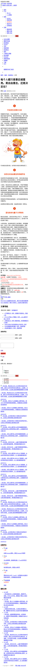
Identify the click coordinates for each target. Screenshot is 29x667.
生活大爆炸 (7, 39)
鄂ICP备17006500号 (20, 665)
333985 (5, 564)
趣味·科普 (9, 31)
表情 (2, 350)
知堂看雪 (6, 582)
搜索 (17, 36)
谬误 (5, 585)
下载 (5, 62)
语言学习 (9, 23)
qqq (5, 557)
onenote (9, 18)
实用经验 (9, 25)
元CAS (9, 13)
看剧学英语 (7, 41)
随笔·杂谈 (9, 33)
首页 (5, 9)
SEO (5, 63)
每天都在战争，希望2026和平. (12, 567)
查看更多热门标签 (9, 69)
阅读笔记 (9, 22)
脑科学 (16, 310)
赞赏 (2, 297)
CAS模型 (9, 15)
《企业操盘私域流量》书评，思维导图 (14, 326)
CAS (5, 11)
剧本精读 (6, 43)
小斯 (4, 91)
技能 (5, 16)
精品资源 (9, 29)
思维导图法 (7, 58)
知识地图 (6, 55)
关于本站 (3, 3)
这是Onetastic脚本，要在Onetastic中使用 (14, 553)
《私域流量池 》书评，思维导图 (13, 328)
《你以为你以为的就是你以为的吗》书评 (15, 324)
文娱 (5, 27)
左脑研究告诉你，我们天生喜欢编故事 (14, 300)
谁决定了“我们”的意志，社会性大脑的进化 (14, 302)
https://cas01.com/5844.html (13, 275)
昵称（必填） (19, 335)
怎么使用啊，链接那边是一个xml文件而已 (15, 560)
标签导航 (9, 3)
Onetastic (6, 57)
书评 (5, 46)
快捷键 (5, 60)
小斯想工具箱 (7, 53)
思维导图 (9, 20)
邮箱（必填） (19, 338)
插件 (5, 51)
